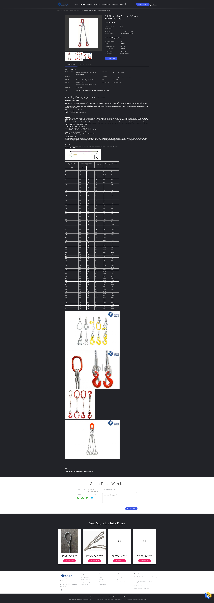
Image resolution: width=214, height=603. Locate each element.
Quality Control (106, 4)
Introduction (102, 584)
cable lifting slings (78, 471)
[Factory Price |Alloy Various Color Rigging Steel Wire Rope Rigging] (94, 541)
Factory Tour (97, 4)
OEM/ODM (119, 577)
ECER (144, 599)
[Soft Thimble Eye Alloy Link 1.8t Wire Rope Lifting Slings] (69, 56)
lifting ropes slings (88, 471)
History (101, 577)
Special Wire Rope (85, 579)
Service (101, 579)
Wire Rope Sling (85, 584)
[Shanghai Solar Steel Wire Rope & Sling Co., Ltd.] (78, 498)
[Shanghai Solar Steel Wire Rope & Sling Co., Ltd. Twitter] (65, 590)
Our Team (101, 582)
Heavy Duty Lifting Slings (87, 582)
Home (76, 4)
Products (82, 4)
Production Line (121, 582)
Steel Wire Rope (85, 577)
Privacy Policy (113, 596)
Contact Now (111, 58)
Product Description (85, 64)
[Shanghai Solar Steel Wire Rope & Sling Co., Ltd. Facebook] (61, 590)
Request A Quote (143, 4)
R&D (118, 579)
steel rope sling (69, 471)
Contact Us (115, 4)
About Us (89, 4)
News (121, 4)
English (153, 4)
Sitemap (102, 596)
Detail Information (70, 64)
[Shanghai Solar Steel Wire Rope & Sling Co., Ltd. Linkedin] (69, 590)
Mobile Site (125, 596)
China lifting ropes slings (74, 599)
